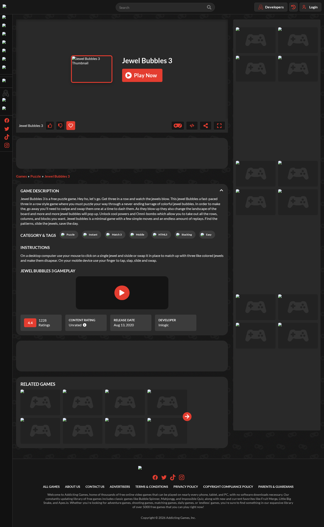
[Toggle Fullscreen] (219, 125)
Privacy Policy (185, 486)
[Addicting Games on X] (164, 479)
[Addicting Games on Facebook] (155, 479)
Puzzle (35, 176)
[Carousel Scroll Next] (187, 416)
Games (21, 176)
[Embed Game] (192, 125)
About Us (72, 486)
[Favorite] (70, 125)
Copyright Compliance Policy (228, 486)
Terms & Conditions (151, 486)
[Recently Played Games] (293, 7)
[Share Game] (206, 125)
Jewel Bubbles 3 (57, 176)
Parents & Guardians (276, 486)
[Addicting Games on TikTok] (172, 479)
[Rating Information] (84, 325)
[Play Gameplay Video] (121, 293)
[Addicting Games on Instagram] (181, 479)
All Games (51, 486)
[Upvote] (50, 125)
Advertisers (120, 486)
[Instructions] (177, 125)
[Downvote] (60, 125)
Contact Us (95, 486)
